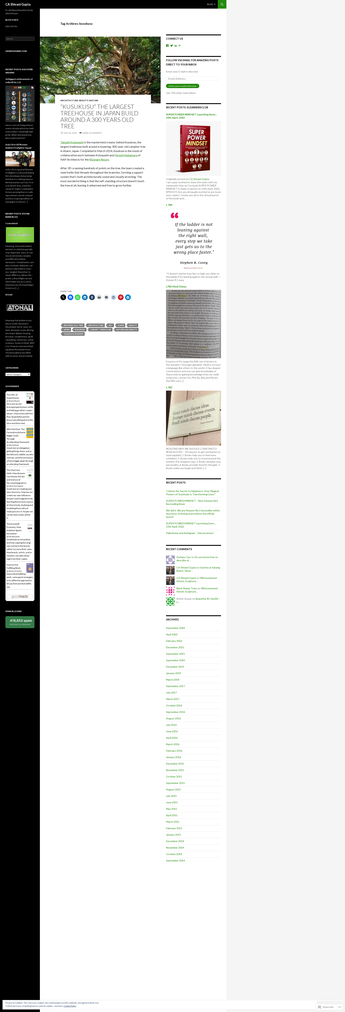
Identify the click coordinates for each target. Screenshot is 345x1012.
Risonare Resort (99, 159)
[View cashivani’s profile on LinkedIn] (175, 45)
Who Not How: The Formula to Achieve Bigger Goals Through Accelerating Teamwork (17, 435)
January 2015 (173, 834)
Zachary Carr (183, 557)
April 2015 (172, 815)
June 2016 (172, 731)
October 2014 (174, 854)
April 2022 (172, 634)
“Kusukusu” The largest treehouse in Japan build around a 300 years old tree (99, 116)
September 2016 (175, 711)
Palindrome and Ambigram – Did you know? (190, 533)
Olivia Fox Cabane (16, 486)
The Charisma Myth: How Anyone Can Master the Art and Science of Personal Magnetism (16, 476)
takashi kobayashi (73, 334)
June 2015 (172, 802)
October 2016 (174, 705)
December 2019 (175, 666)
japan (66, 329)
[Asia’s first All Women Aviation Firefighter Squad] (19, 158)
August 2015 (173, 789)
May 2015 (171, 808)
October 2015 (174, 776)
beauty (83, 100)
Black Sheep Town (186, 588)
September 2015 (175, 782)
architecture (69, 100)
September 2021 (175, 653)
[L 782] (193, 417)
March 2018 (172, 679)
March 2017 (172, 699)
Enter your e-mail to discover (183, 86)
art (111, 325)
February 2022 (174, 640)
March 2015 (172, 821)
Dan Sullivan (14, 445)
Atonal (8, 294)
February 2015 (174, 828)
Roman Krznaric (15, 571)
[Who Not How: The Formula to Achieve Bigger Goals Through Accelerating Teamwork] (29, 432)
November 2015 (175, 770)
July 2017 (171, 692)
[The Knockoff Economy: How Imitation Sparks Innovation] (29, 527)
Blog (210, 4)
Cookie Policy (69, 1006)
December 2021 (175, 647)
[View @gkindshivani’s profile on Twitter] (171, 45)
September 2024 (175, 627)
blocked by (21, 622)
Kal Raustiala (14, 536)
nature (93, 100)
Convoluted (11, 223)
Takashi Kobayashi (72, 142)
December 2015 (175, 763)
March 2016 (172, 744)
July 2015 (171, 795)
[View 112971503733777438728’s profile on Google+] (179, 45)
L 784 (169, 204)
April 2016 (172, 737)
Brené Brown (14, 401)
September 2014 (175, 860)
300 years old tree (73, 325)
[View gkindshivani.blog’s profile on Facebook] (167, 45)
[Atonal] (19, 307)
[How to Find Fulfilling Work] (29, 567)
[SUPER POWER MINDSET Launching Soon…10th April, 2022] (193, 148)
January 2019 (173, 673)
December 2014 (175, 841)
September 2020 (175, 660)
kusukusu (80, 329)
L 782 (169, 387)
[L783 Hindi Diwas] (193, 323)
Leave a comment (92, 133)
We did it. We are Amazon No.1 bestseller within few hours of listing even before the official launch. (193, 513)
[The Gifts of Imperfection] (29, 398)
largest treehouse (100, 329)
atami (121, 325)
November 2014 (175, 847)
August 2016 (173, 718)
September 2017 (175, 686)
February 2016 (174, 750)
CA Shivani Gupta (18, 4)
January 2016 (173, 757)
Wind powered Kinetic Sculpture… (196, 579)
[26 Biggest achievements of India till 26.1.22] (19, 103)
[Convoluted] (19, 234)
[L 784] (193, 238)
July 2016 (171, 724)
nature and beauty (126, 329)
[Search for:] (19, 38)
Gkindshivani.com (16, 51)
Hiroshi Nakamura (125, 155)
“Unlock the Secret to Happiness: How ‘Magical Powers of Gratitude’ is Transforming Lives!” (192, 492)
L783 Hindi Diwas (176, 286)
